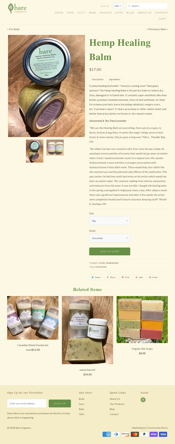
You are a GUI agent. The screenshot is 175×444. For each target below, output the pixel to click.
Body (81, 12)
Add (141, 277)
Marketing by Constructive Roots (150, 427)
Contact (161, 12)
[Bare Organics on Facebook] (143, 399)
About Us (115, 398)
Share (112, 277)
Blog (130, 12)
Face (70, 12)
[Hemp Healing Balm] (46, 86)
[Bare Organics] (26, 9)
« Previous (153, 29)
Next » (164, 29)
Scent (92, 230)
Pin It (127, 277)
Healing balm (112, 262)
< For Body (13, 29)
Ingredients (114, 79)
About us (145, 12)
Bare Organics (23, 427)
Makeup (106, 12)
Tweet (97, 277)
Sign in (105, 6)
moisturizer (101, 266)
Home (59, 12)
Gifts (119, 12)
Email (154, 277)
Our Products (117, 403)
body (102, 262)
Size (91, 213)
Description (98, 79)
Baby (92, 12)
